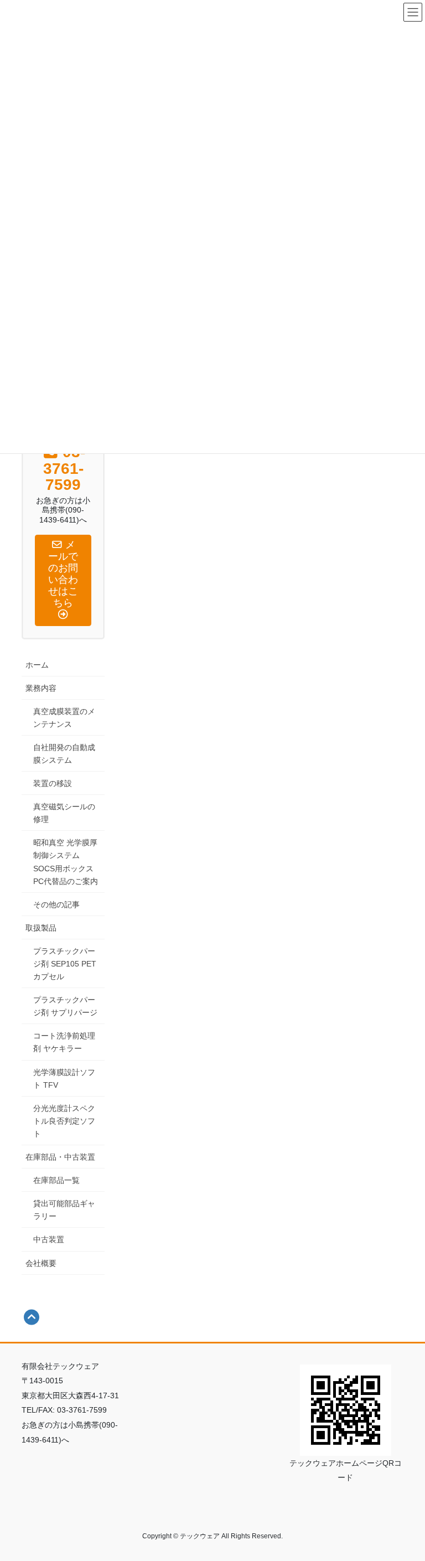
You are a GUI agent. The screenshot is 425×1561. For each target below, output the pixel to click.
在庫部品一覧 (56, 1180)
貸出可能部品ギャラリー (64, 1210)
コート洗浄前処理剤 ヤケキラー (64, 1042)
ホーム (37, 664)
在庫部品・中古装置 (60, 1156)
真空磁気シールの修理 (64, 813)
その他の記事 (56, 904)
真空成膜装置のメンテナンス (64, 717)
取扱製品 (40, 927)
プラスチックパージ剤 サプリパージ (65, 1006)
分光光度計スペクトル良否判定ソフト (64, 1121)
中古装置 (48, 1239)
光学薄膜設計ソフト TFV (64, 1078)
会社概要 (40, 1263)
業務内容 (40, 688)
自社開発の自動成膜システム (64, 753)
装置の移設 (52, 783)
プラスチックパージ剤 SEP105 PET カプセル (64, 964)
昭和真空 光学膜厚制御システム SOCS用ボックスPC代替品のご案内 (65, 861)
